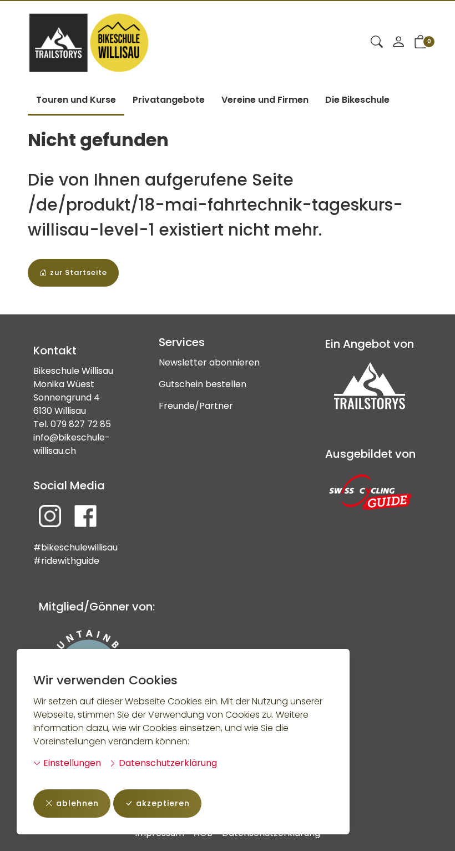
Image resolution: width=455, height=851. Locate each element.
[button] (377, 43)
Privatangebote (169, 99)
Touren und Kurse (76, 99)
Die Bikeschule (357, 99)
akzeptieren (163, 803)
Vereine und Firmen (265, 99)
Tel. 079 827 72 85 (72, 424)
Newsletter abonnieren (209, 362)
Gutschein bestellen (202, 384)
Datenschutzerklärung (167, 763)
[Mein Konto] (398, 42)
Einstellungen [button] (71, 763)
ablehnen (77, 803)
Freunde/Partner (196, 405)
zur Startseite (78, 272)
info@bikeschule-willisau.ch (71, 444)
